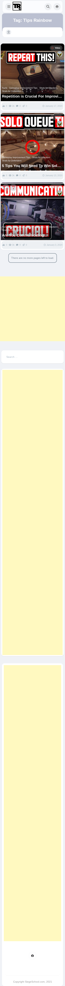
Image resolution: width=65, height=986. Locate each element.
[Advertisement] (32, 308)
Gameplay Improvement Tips (23, 88)
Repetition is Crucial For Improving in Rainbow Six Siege (32, 96)
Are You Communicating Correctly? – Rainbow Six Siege (29, 235)
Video (57, 48)
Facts (4, 88)
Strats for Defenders (11, 91)
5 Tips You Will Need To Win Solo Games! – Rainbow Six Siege (30, 166)
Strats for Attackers (48, 88)
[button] (8, 6)
